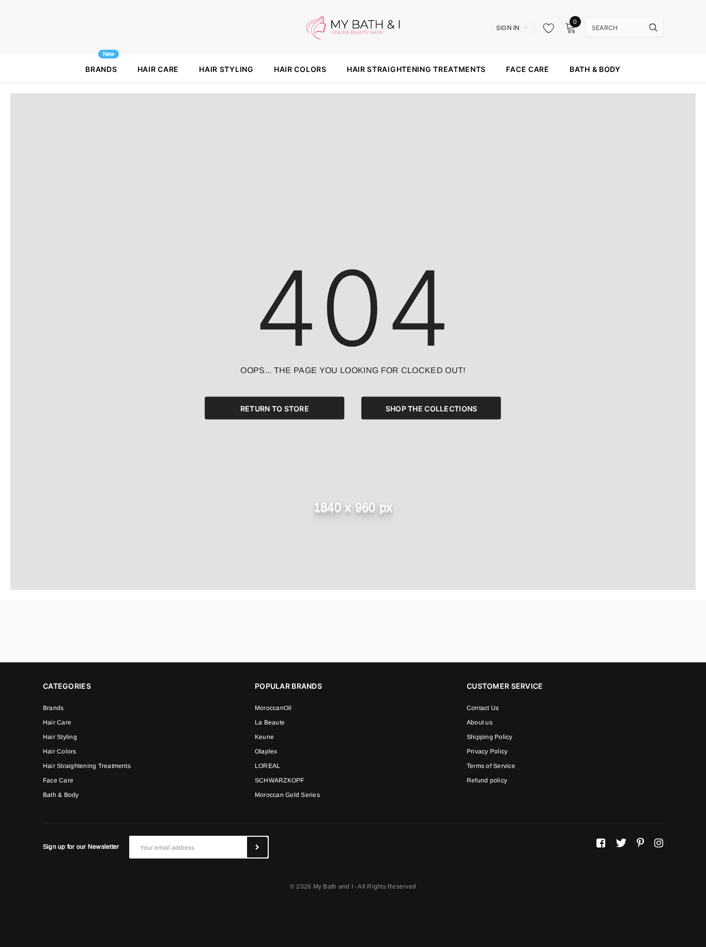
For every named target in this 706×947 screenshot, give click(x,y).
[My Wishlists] (545, 28)
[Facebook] (600, 843)
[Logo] (353, 27)
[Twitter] (621, 843)
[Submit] (257, 847)
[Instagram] (658, 843)
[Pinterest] (640, 843)
